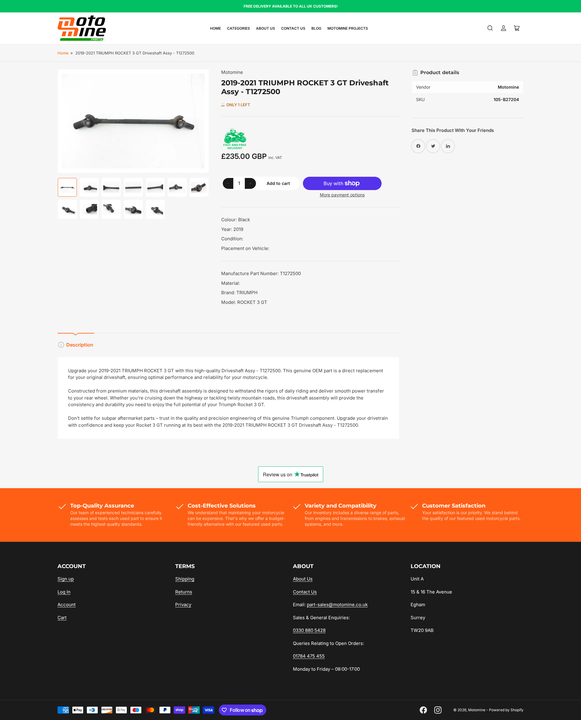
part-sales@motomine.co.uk (337, 604)
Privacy (183, 604)
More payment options (342, 194)
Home (215, 28)
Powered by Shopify (506, 710)
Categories (238, 28)
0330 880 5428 (309, 630)
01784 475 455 (309, 656)
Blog (316, 28)
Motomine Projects (347, 28)
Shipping (184, 579)
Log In (64, 592)
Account (66, 604)
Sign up (65, 579)
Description (79, 345)
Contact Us (293, 28)
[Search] (490, 28)
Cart (62, 617)
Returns (183, 592)
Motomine (232, 72)
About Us (265, 28)
